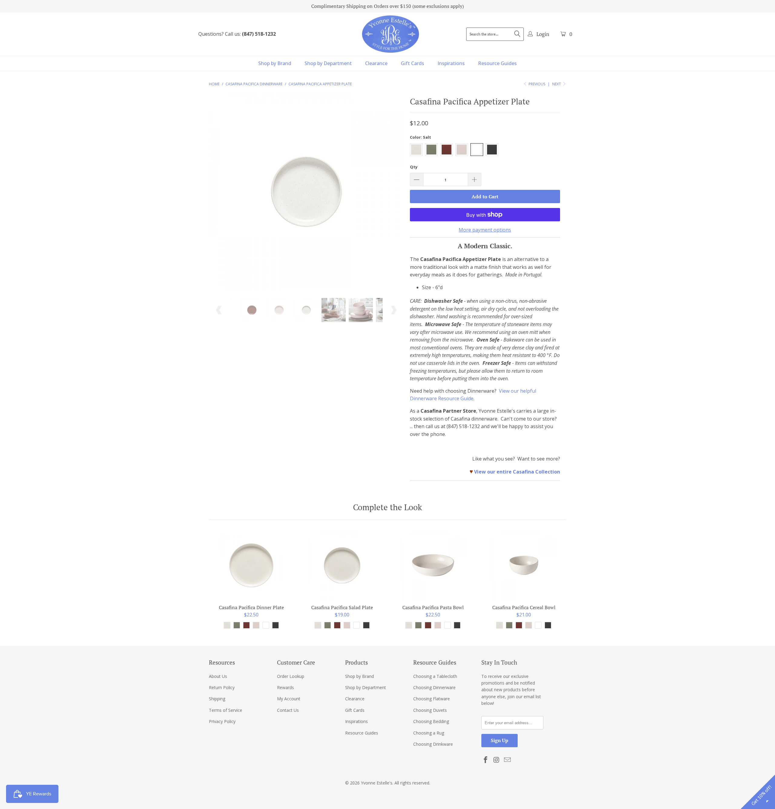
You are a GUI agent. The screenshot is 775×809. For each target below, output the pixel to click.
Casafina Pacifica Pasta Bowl (433, 565)
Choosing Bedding (431, 721)
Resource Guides (497, 63)
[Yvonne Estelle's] (390, 33)
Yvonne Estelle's (376, 783)
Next (557, 84)
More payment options (485, 229)
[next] (393, 196)
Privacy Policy (222, 721)
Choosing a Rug (428, 733)
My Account (288, 699)
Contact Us (288, 710)
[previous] (219, 196)
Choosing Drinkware (433, 744)
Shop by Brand (274, 63)
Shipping (217, 699)
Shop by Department (328, 63)
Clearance (376, 63)
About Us (218, 676)
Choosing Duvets (430, 710)
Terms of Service (225, 710)
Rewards (285, 687)
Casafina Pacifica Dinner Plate (251, 565)
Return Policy (222, 687)
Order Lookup (290, 676)
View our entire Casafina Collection (517, 471)
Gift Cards (412, 63)
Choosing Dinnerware (434, 687)
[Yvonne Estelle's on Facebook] (485, 760)
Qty (413, 167)
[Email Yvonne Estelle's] (507, 760)
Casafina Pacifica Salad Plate (342, 565)
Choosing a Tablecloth (435, 676)
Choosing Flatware (431, 699)
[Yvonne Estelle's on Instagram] (496, 760)
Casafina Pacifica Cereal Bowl (523, 565)
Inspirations (451, 63)
